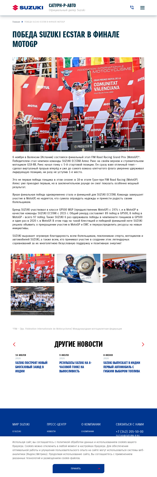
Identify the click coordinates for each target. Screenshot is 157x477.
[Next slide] (143, 344)
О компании (87, 431)
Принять (76, 468)
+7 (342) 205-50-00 (129, 431)
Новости (51, 431)
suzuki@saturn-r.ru (128, 435)
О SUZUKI (16, 431)
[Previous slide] (14, 344)
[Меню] (142, 7)
